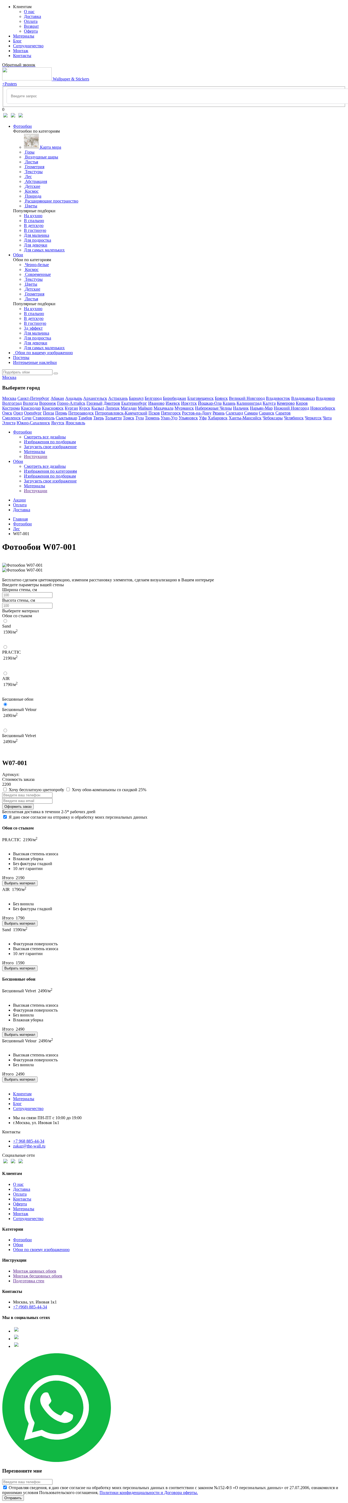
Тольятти (113, 418)
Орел (18, 413)
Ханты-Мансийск (245, 418)
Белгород (153, 398)
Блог (17, 1103)
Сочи (27, 418)
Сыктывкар (66, 418)
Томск (128, 418)
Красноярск (53, 408)
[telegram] (13, 117)
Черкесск (313, 418)
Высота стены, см (18, 600)
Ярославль (75, 422)
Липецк (112, 408)
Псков (154, 413)
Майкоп (145, 408)
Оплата (31, 21)
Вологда (30, 403)
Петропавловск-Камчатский (121, 413)
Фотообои (22, 126)
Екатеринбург (134, 403)
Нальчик (241, 408)
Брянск (221, 398)
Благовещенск (200, 398)
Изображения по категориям (50, 471)
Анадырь (73, 398)
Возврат (31, 26)
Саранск (266, 413)
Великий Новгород (247, 398)
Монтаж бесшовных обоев (37, 1276)
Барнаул (136, 398)
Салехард (234, 413)
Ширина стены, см (19, 589)
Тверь (98, 418)
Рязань (219, 413)
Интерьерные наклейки (35, 362)
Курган (71, 408)
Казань (229, 403)
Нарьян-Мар (261, 408)
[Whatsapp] (20, 117)
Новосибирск (322, 408)
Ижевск (173, 403)
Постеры (21, 357)
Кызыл (97, 408)
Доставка (32, 16)
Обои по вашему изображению (43, 352)
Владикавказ (303, 398)
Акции (19, 500)
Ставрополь (44, 418)
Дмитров (112, 403)
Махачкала (163, 408)
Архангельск (95, 398)
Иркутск (189, 403)
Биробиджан (174, 398)
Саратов (283, 413)
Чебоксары (273, 418)
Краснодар (31, 408)
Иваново (156, 403)
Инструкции (35, 456)
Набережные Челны (213, 408)
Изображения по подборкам (50, 441)
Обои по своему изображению (41, 1249)
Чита (327, 418)
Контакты (22, 1199)
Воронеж (47, 403)
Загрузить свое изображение (50, 446)
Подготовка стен (28, 1281)
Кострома (11, 408)
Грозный (94, 403)
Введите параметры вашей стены (33, 584)
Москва (9, 377)
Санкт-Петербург (33, 398)
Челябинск (294, 418)
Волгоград (12, 403)
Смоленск (11, 418)
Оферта (31, 31)
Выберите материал (20, 611)
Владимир (325, 398)
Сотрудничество (28, 1108)
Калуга (269, 403)
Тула (139, 418)
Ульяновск (188, 418)
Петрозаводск (81, 413)
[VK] (5, 117)
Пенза (48, 413)
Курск (84, 408)
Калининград (249, 403)
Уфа (203, 418)
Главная (20, 519)
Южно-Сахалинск (33, 422)
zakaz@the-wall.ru (29, 1146)
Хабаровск (218, 418)
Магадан (129, 408)
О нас (29, 11)
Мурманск (184, 408)
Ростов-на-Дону (197, 413)
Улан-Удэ (169, 418)
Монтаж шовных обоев (34, 1271)
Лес (16, 528)
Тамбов (85, 418)
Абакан (57, 398)
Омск (7, 413)
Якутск (57, 422)
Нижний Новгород (291, 408)
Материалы (34, 451)
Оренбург (33, 413)
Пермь (61, 413)
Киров (302, 403)
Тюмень (152, 418)
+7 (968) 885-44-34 (30, 1307)
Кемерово (286, 403)
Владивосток (278, 398)
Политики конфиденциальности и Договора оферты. (149, 1492)
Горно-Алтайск (71, 403)
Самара (251, 413)
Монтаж (20, 1213)
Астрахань (118, 398)
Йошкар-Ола (210, 403)
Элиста (8, 422)
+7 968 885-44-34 (28, 1141)
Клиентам (22, 1094)
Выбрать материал (19, 883)
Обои (18, 254)
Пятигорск (171, 413)
